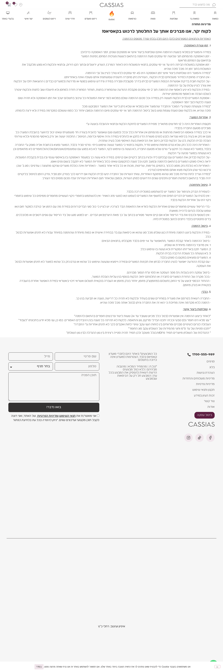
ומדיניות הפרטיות (48, 416)
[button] (215, 15)
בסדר (39, 666)
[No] (217, 666)
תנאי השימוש (67, 416)
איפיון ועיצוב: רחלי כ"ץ (111, 626)
